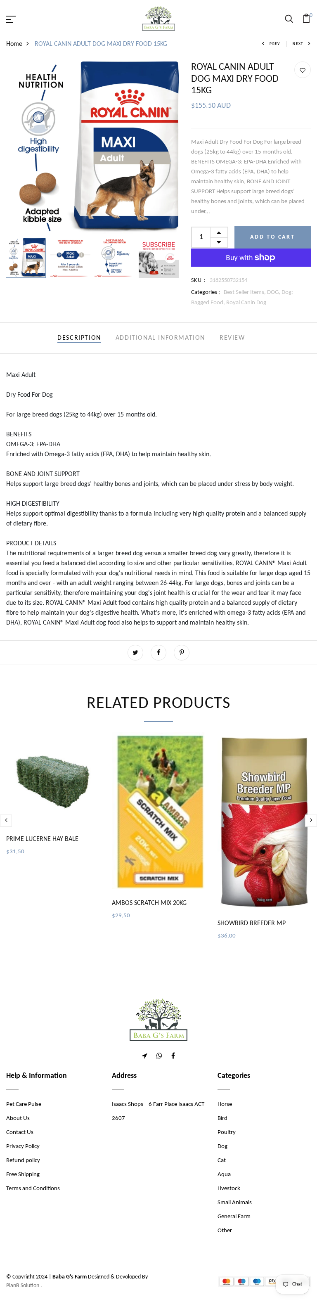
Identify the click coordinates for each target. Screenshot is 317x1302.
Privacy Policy (23, 1146)
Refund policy (23, 1161)
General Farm (234, 1217)
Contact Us (19, 1132)
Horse (225, 1104)
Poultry (227, 1132)
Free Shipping (23, 1175)
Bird (222, 1118)
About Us (18, 1118)
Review (232, 338)
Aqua (224, 1175)
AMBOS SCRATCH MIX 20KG (149, 903)
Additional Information (160, 338)
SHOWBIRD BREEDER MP (252, 923)
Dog (222, 1146)
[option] (92, 148)
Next (298, 44)
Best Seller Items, (245, 292)
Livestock (229, 1189)
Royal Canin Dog (246, 303)
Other (225, 1231)
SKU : (198, 280)
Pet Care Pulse (23, 1104)
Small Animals (235, 1203)
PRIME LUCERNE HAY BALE (42, 839)
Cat (222, 1161)
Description (79, 338)
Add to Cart (272, 237)
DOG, (274, 292)
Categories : (205, 292)
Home (14, 44)
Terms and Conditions (33, 1189)
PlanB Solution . (24, 1286)
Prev (275, 44)
